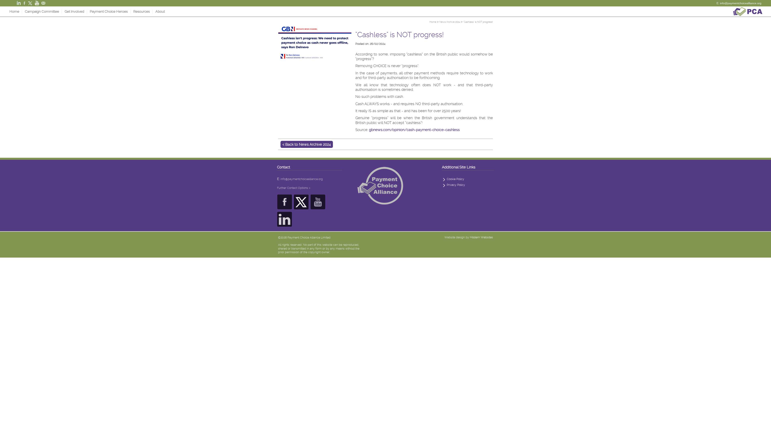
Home (14, 11)
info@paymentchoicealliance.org (301, 179)
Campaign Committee (42, 11)
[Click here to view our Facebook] (284, 207)
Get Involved (74, 11)
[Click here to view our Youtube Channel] (317, 207)
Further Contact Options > (293, 187)
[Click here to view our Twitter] (301, 207)
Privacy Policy (456, 184)
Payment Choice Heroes (109, 11)
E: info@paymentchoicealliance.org (739, 3)
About (160, 11)
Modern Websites (481, 237)
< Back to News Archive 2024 (306, 144)
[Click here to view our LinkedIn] (284, 224)
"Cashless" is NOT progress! (478, 21)
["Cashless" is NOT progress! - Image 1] (315, 61)
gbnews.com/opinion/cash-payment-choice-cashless (414, 130)
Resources (141, 11)
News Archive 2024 (449, 21)
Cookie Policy (455, 179)
